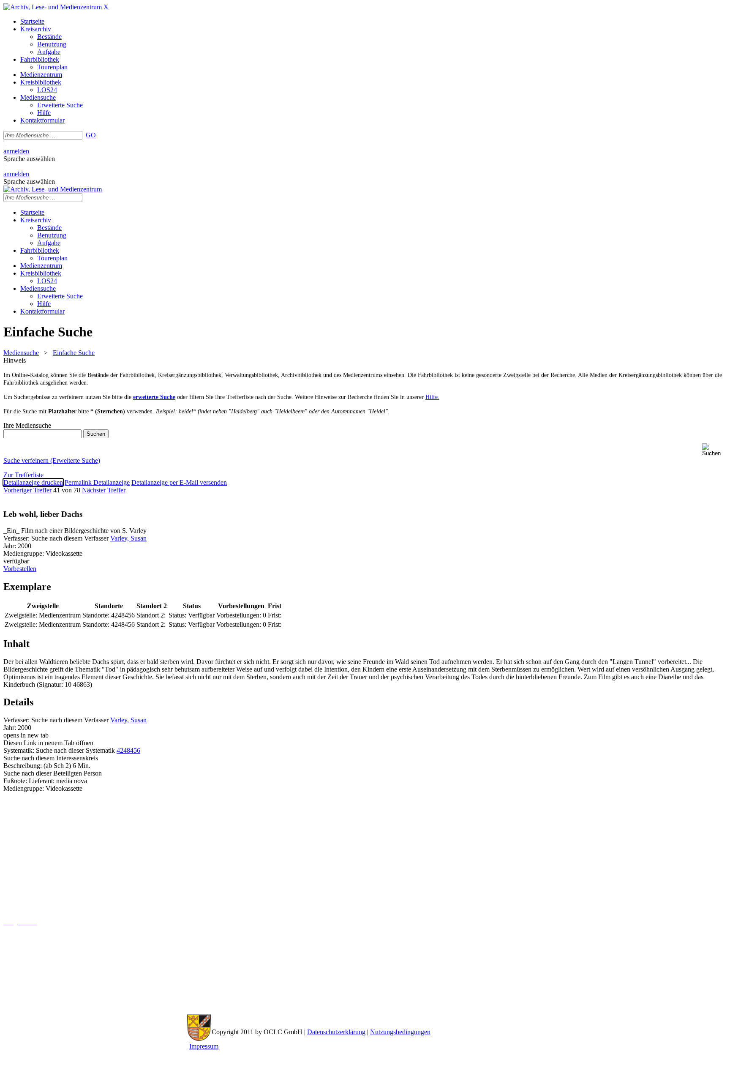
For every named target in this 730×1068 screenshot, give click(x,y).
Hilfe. (432, 397)
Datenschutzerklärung (336, 1031)
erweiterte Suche (154, 397)
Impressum (203, 1046)
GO (91, 135)
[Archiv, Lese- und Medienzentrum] (52, 7)
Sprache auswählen (29, 158)
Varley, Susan (128, 538)
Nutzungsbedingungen (400, 1031)
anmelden (16, 151)
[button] (714, 449)
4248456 (128, 750)
